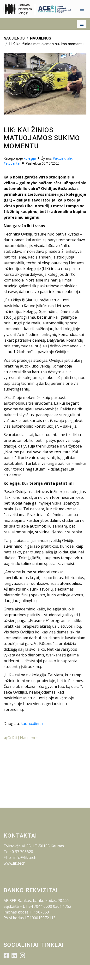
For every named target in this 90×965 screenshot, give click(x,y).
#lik (69, 158)
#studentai (12, 163)
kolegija (30, 158)
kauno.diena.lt (33, 723)
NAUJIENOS (14, 38)
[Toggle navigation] (81, 9)
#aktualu (59, 158)
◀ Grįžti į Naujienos (21, 737)
